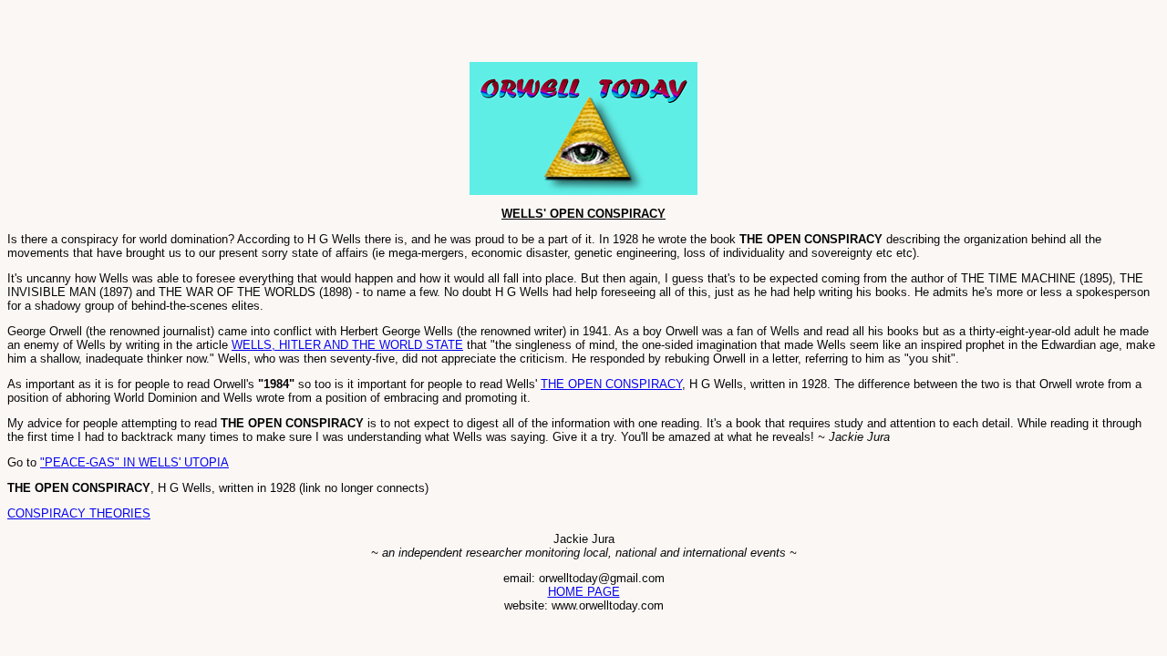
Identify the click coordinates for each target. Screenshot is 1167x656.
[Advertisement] (220, 34)
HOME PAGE (584, 592)
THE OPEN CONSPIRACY (611, 384)
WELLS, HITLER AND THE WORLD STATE (347, 345)
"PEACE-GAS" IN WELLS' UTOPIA (134, 462)
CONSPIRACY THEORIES (78, 513)
